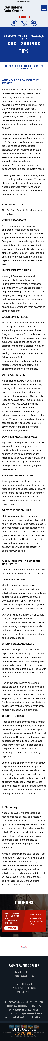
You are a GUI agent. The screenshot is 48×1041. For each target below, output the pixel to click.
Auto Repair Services (24, 972)
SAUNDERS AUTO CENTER (16, 66)
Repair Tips (37, 66)
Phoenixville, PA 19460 (32, 37)
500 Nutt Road (24, 36)
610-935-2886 (10, 36)
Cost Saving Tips (24, 68)
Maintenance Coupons (24, 976)
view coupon (11, 928)
